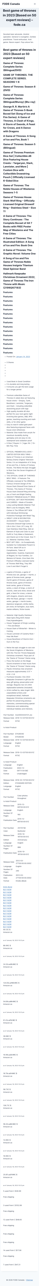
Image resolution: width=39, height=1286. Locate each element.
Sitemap (29, 1280)
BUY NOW (7, 890)
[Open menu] (35, 3)
